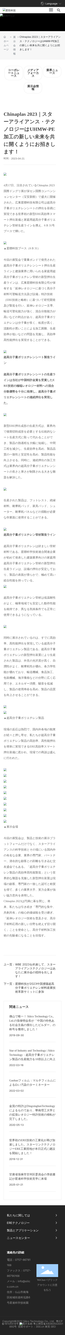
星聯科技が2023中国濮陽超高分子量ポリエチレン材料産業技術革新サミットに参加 (35, 987)
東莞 (47, 1326)
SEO (53, 1326)
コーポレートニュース (14, 73)
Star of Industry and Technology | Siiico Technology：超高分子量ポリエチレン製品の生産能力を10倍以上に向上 (32, 1055)
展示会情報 (14, 45)
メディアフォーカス (33, 73)
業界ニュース (52, 71)
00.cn (40, 1326)
